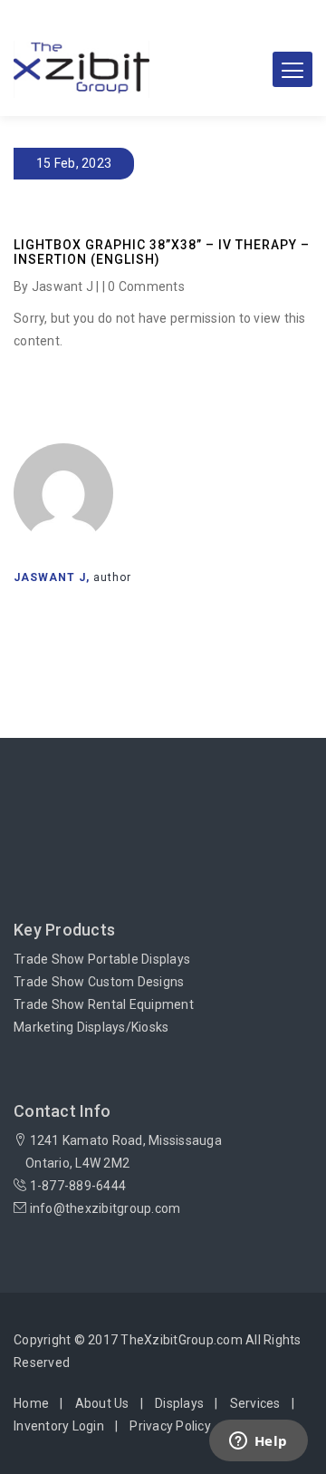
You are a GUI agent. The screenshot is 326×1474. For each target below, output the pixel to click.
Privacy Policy (170, 1426)
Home (31, 1403)
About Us (102, 1403)
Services (255, 1403)
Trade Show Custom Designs (99, 982)
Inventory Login (59, 1426)
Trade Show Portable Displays (102, 959)
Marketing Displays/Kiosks (91, 1027)
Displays (179, 1403)
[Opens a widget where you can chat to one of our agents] (258, 1442)
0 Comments (146, 286)
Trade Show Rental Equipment (104, 1004)
